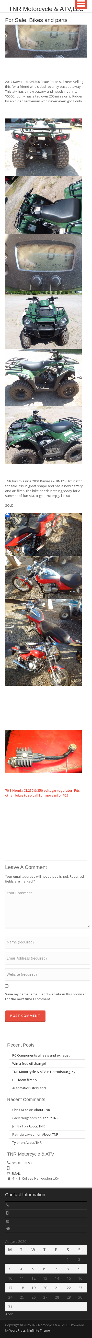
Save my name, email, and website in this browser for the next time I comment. (45, 996)
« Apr (9, 1313)
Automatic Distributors (29, 1088)
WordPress (17, 1330)
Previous (9, 40)
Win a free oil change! (29, 1063)
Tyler (16, 1142)
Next (83, 40)
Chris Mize (20, 1109)
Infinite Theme (39, 1330)
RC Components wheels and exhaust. (41, 1055)
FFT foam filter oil (25, 1080)
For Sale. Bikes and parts (36, 20)
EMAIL (16, 1173)
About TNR (42, 1109)
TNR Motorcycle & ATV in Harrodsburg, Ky (43, 1071)
